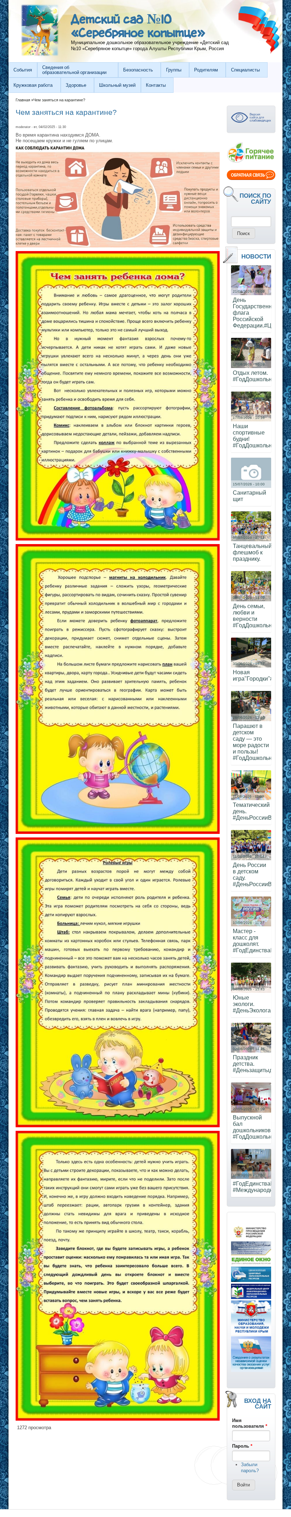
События (22, 70)
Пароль (242, 1446)
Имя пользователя (249, 1423)
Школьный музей (117, 85)
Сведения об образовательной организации (74, 70)
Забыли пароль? (250, 1467)
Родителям (206, 70)
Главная (23, 100)
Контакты (156, 85)
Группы (173, 70)
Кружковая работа (33, 85)
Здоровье (76, 85)
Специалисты (245, 70)
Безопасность (138, 70)
